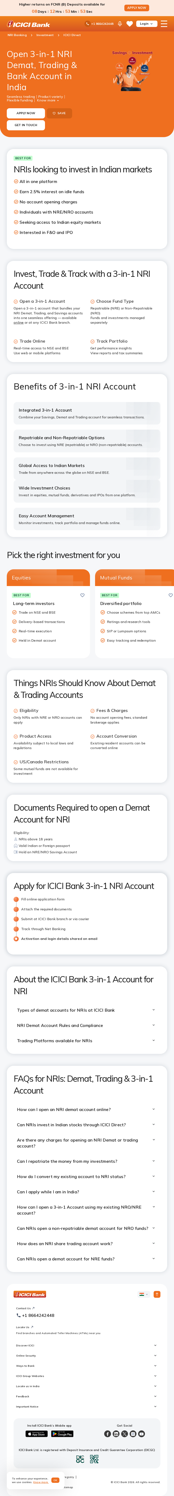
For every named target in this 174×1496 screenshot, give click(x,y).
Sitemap (67, 1487)
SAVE (62, 113)
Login (144, 23)
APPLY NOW (136, 8)
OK (55, 1480)
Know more (46, 99)
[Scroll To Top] (157, 1294)
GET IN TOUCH (26, 125)
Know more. (41, 1482)
